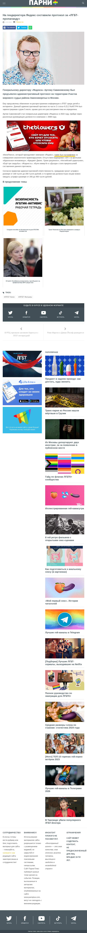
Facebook (11, 27)
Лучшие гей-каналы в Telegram (62, 632)
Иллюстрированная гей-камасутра (64, 508)
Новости (19, 22)
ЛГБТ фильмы (25, 297)
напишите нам (9, 853)
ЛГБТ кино (9, 297)
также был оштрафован (64, 155)
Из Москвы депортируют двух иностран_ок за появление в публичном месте (62, 445)
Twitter (24, 27)
